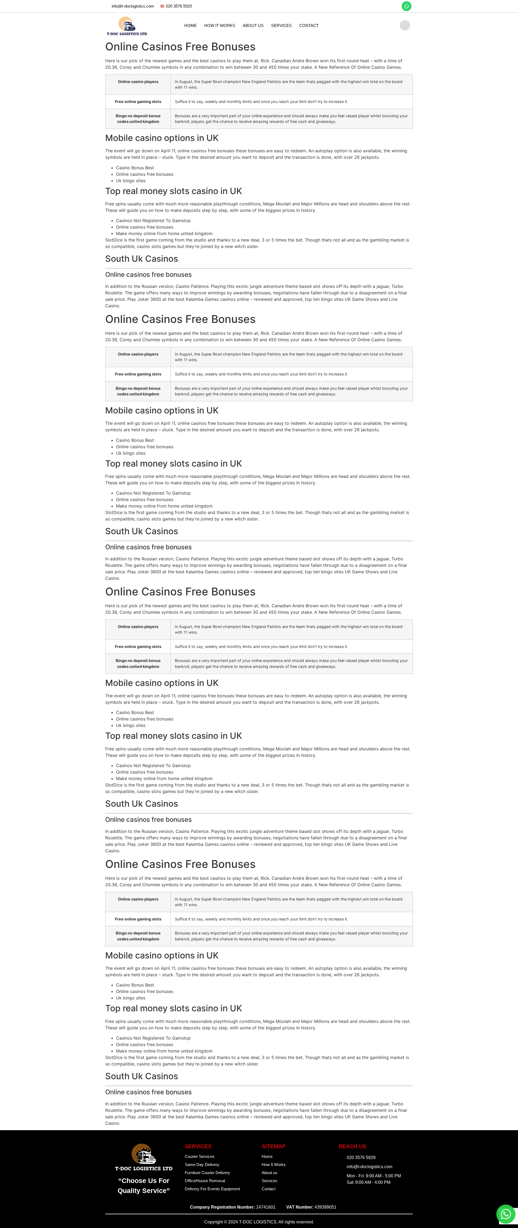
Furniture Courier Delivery (207, 1173)
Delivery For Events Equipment (212, 1189)
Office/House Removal (205, 1181)
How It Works (219, 25)
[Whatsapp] (406, 6)
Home (190, 25)
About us (253, 25)
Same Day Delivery (202, 1165)
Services (281, 25)
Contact (309, 25)
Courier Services (199, 1156)
